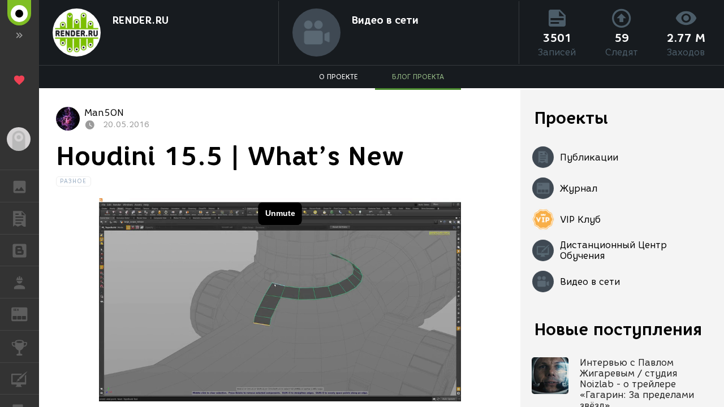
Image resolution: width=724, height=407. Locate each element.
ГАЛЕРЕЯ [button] (19, 186)
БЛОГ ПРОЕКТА (418, 76)
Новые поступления (618, 329)
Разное (73, 181)
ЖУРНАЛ (26, 313)
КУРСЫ (19, 379)
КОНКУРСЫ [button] (19, 346)
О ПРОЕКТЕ (338, 76)
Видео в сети (385, 20)
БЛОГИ (19, 250)
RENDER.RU (140, 20)
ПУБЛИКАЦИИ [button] (19, 218)
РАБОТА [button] (19, 282)
